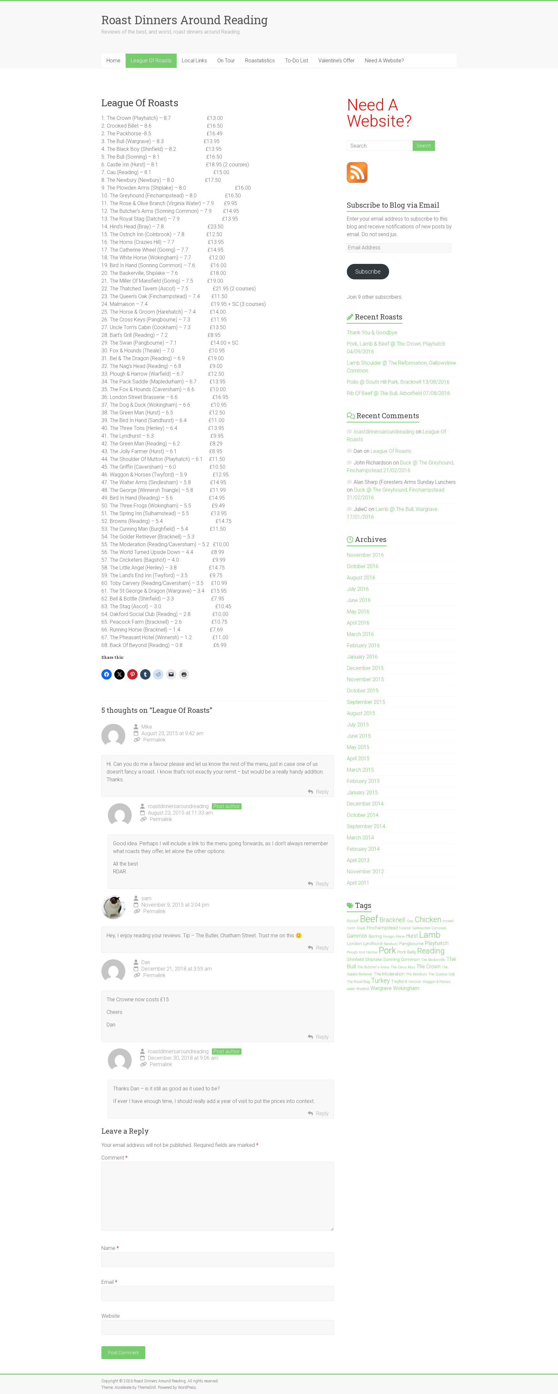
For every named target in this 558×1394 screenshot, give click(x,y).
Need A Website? (384, 60)
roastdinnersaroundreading (178, 806)
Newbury (391, 944)
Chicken (428, 919)
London (354, 943)
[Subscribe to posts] (357, 166)
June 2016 (359, 600)
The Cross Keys (403, 967)
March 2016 (360, 634)
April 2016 (358, 623)
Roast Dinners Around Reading (184, 19)
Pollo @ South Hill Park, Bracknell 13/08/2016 (398, 382)
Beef (369, 918)
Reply (322, 792)
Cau (410, 921)
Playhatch (437, 943)
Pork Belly (406, 951)
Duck (361, 928)
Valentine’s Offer (336, 60)
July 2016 (358, 589)
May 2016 (358, 612)
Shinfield (355, 959)
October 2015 (362, 691)
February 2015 (363, 781)
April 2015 (358, 758)
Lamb (429, 935)
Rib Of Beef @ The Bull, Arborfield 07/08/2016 (398, 393)
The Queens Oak (441, 974)
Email (109, 1282)
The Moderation (389, 973)
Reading (431, 950)
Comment (114, 1158)
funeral (405, 928)
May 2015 (358, 747)
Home (113, 60)
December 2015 (365, 668)
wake (351, 989)
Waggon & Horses (436, 982)
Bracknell (392, 920)
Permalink (154, 740)
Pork (387, 950)
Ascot (352, 920)
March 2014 (360, 838)
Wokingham (406, 988)
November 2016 (365, 555)
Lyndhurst (373, 943)
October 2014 (362, 815)
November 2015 (365, 679)
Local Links (194, 60)
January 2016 (362, 657)
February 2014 (363, 849)
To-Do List (296, 60)
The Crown (428, 967)
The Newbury (416, 974)
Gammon (357, 936)
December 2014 (365, 804)
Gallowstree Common (429, 928)
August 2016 (361, 578)
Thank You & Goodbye (372, 332)
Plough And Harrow (362, 952)
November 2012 (365, 872)
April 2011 (358, 883)
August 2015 (361, 713)
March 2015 (360, 770)
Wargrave (381, 988)
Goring (375, 936)
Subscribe (368, 271)
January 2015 (362, 792)
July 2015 (358, 725)
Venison (414, 982)
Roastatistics (260, 60)
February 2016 (363, 645)
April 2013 (358, 860)
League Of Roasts (151, 60)
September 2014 (366, 826)
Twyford (399, 981)
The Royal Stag (358, 982)
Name (110, 1248)
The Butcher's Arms (373, 967)
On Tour (226, 60)
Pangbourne (411, 943)
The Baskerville (433, 960)
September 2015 (366, 702)
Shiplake (373, 959)
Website (110, 1316)
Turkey (380, 980)
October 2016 (362, 566)
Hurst (412, 936)
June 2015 (359, 736)
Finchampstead (382, 927)
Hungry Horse (394, 936)
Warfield (362, 989)
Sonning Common (401, 959)
